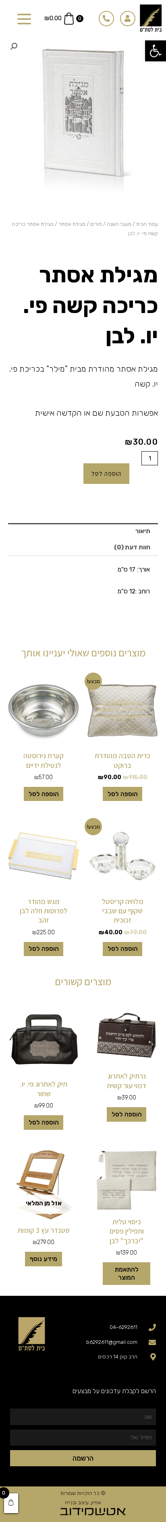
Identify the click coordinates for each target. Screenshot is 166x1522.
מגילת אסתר (71, 224)
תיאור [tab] (142, 531)
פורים (96, 224)
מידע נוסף (43, 1259)
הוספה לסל (106, 473)
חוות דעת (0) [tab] (132, 547)
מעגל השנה (119, 224)
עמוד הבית (147, 224)
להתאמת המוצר (127, 1273)
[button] (155, 50)
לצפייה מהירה (122, 739)
